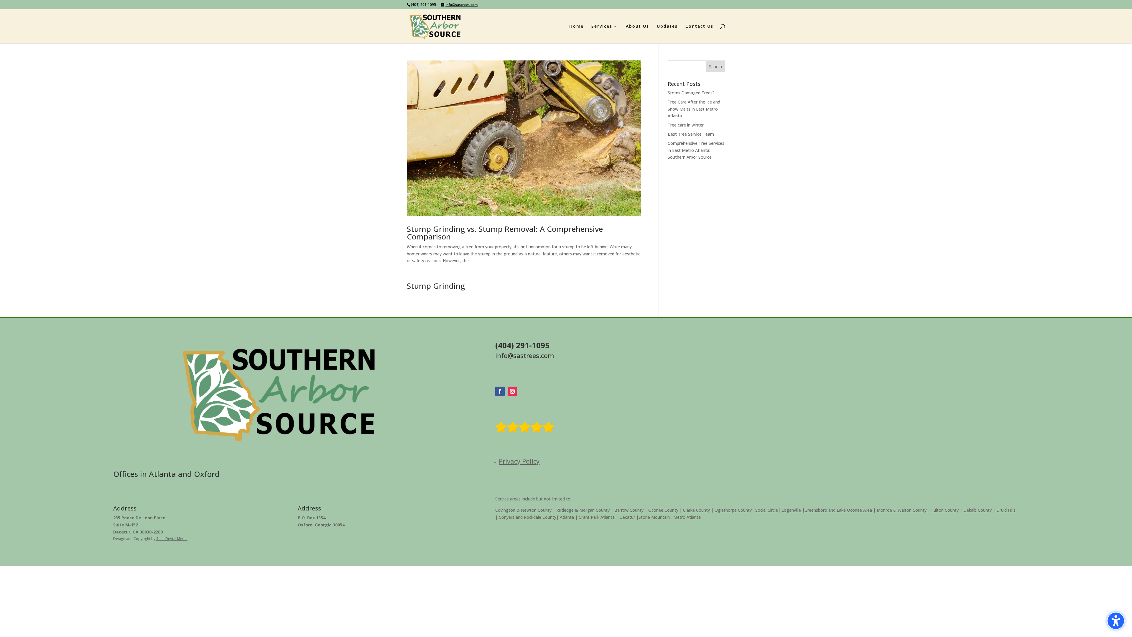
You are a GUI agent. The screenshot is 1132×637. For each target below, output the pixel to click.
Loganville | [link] (792, 510)
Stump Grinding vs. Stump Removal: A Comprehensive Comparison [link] (505, 233)
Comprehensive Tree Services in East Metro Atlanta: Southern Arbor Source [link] (696, 150)
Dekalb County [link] (977, 510)
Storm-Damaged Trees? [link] (691, 93)
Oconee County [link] (663, 510)
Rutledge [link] (565, 510)
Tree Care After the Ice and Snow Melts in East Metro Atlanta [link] (694, 109)
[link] (435, 26)
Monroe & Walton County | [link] (904, 510)
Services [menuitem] (601, 26)
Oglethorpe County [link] (733, 510)
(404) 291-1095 (423, 4)
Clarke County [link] (696, 510)
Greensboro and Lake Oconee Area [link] (838, 510)
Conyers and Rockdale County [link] (527, 517)
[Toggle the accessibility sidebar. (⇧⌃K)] (1116, 621)
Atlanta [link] (567, 517)
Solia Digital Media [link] (171, 538)
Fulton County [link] (945, 510)
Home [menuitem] (576, 26)
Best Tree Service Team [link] (691, 134)
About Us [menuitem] (637, 26)
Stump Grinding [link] (436, 285)
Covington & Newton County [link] (523, 510)
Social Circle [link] (766, 510)
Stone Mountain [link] (654, 517)
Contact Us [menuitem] (699, 26)
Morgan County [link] (594, 510)
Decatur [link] (627, 517)
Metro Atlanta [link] (687, 517)
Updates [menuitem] (667, 26)
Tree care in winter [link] (686, 125)
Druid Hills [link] (1006, 510)
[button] (715, 66)
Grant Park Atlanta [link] (597, 517)
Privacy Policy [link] (519, 461)
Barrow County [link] (629, 510)
